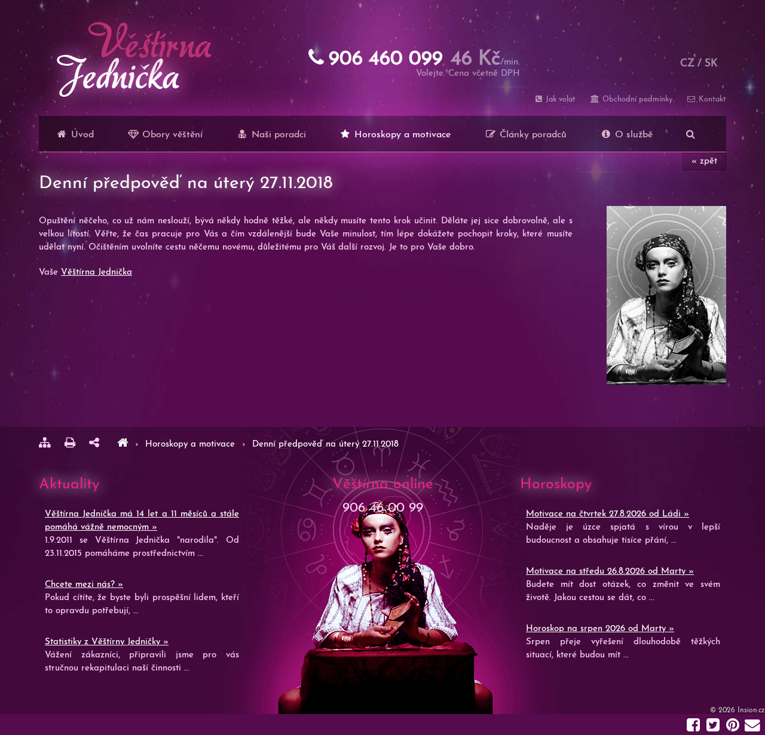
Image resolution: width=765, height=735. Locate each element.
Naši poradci (277, 135)
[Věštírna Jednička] (122, 444)
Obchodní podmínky (636, 99)
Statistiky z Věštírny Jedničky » (107, 642)
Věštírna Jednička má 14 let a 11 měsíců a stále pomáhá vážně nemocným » (142, 521)
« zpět (704, 161)
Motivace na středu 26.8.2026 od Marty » (610, 571)
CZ (687, 64)
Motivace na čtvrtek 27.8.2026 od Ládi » (607, 514)
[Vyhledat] (690, 134)
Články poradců (532, 135)
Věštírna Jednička (96, 272)
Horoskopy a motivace (401, 135)
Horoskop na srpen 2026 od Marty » (600, 629)
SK (711, 64)
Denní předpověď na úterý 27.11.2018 (325, 444)
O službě (632, 135)
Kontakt (711, 99)
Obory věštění (171, 135)
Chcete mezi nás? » (84, 584)
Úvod (81, 135)
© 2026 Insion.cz (737, 710)
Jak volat (559, 99)
